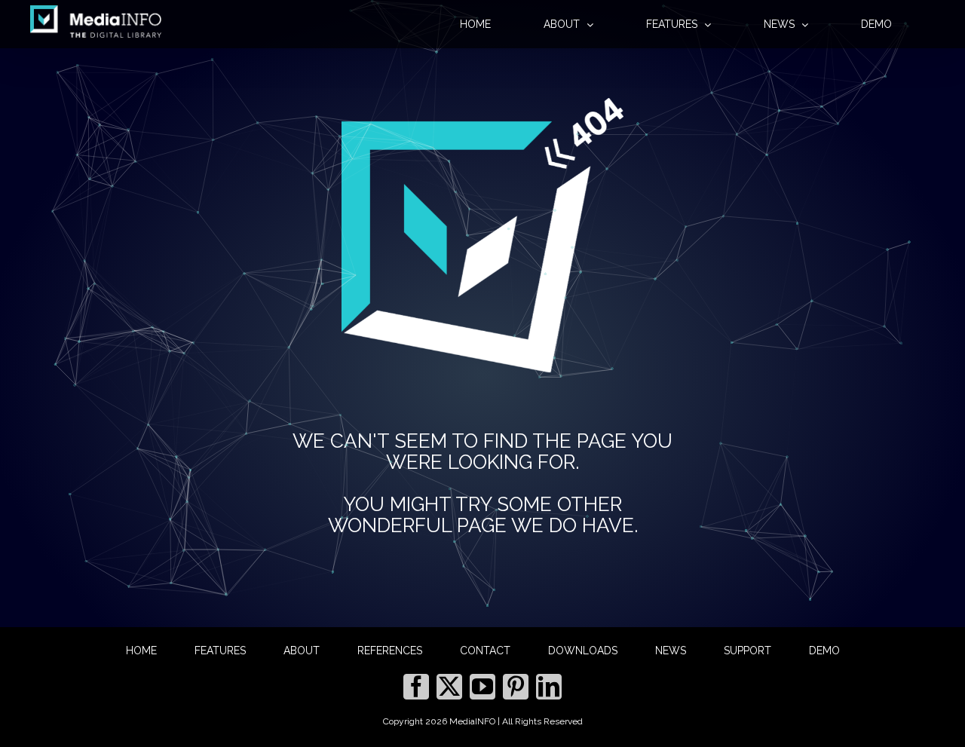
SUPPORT (747, 650)
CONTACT (485, 650)
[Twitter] (449, 687)
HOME (141, 650)
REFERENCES (389, 650)
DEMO (824, 650)
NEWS (670, 650)
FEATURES (220, 650)
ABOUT (301, 650)
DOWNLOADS (582, 650)
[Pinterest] (515, 687)
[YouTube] (482, 687)
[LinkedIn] (549, 687)
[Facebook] (416, 687)
